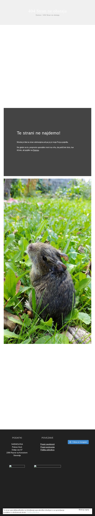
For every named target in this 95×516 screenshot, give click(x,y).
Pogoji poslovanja (47, 447)
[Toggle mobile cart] (86, 5)
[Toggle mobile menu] (90, 5)
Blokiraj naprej (84, 510)
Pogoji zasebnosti (47, 444)
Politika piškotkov (47, 450)
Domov (36, 150)
